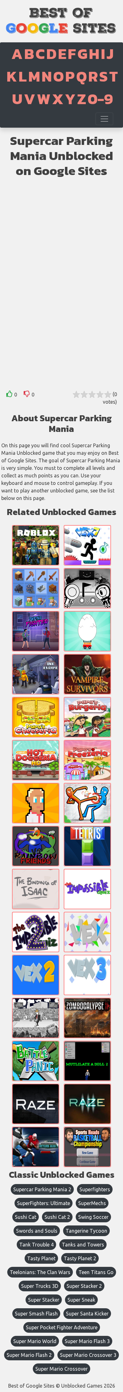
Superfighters (94, 1189)
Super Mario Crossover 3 (88, 1355)
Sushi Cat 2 (57, 1217)
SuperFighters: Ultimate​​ (43, 1203)
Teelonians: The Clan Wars (40, 1272)
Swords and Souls (36, 1231)
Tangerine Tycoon (86, 1231)
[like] (9, 395)
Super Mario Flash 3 (87, 1341)
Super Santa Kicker (87, 1313)
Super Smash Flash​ (36, 1313)
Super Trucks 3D (39, 1286)
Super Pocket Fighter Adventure (61, 1327)
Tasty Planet (41, 1258)
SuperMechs (92, 1203)
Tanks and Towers (83, 1244)
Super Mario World (34, 1341)
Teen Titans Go (96, 1272)
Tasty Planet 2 (80, 1258)
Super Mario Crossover (61, 1369)
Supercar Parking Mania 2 (42, 1189)
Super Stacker (43, 1300)
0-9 (100, 99)
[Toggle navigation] (104, 119)
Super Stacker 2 (84, 1286)
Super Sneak (81, 1300)
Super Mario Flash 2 (29, 1355)
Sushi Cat (25, 1217)
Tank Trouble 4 (36, 1244)
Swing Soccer (93, 1217)
